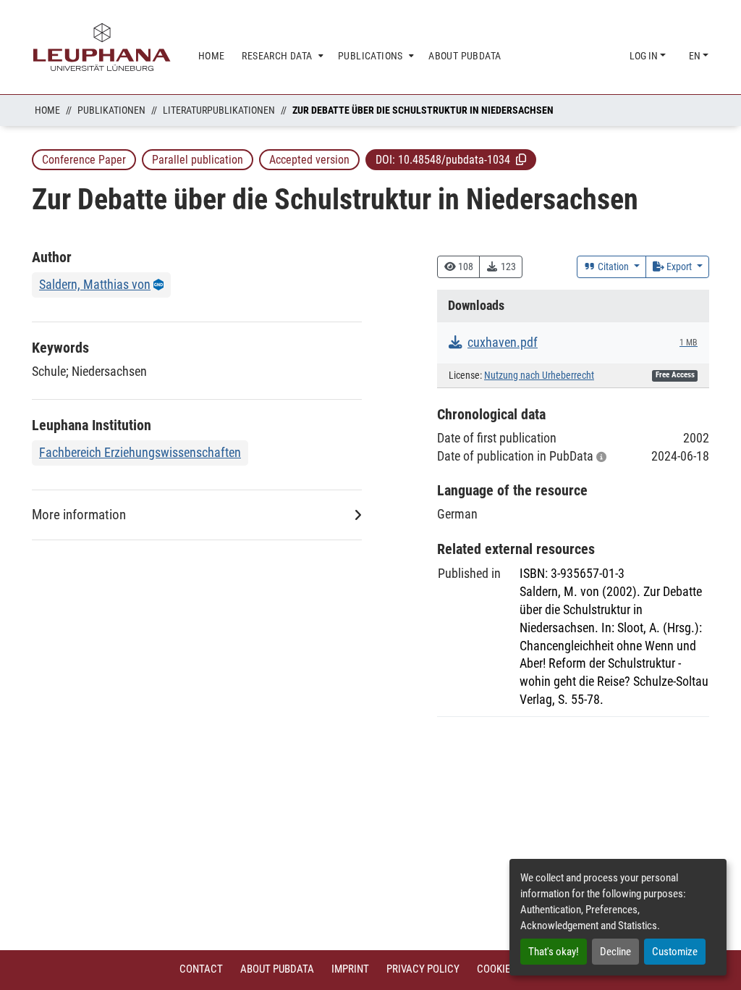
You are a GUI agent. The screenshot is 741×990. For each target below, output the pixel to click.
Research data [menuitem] (277, 56)
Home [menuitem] (211, 56)
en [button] (696, 56)
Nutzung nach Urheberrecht (539, 375)
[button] (521, 159)
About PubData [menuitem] (464, 56)
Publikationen (111, 110)
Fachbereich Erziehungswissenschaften (140, 452)
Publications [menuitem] (370, 56)
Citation (613, 266)
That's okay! (553, 951)
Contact (201, 969)
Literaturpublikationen (219, 110)
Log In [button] (645, 56)
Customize (675, 951)
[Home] (102, 47)
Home (47, 110)
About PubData (277, 969)
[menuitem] (281, 56)
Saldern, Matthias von (95, 284)
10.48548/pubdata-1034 (454, 160)
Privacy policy (423, 969)
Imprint (350, 969)
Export (679, 266)
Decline (615, 951)
